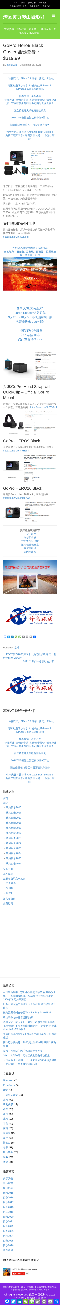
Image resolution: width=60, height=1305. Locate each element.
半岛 (5, 1123)
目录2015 (8, 1192)
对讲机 (9, 893)
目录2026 (8, 1245)
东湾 (5, 1099)
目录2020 (8, 1216)
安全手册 (32, 3)
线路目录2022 (13, 843)
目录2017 (8, 1202)
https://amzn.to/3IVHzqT (16, 450)
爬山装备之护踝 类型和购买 (18, 1017)
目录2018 (8, 1207)
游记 (23, 3)
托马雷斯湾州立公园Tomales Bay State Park (27, 1012)
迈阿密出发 (30, 551)
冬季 (5, 1109)
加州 (5, 1114)
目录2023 (8, 1231)
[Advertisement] (30, 941)
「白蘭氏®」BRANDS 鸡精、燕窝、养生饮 (30, 78)
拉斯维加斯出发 (30, 541)
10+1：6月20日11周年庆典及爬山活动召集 (26, 1055)
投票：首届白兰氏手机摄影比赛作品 (22, 1050)
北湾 (16, 647)
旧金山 (6, 1142)
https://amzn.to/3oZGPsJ (43, 407)
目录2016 (8, 1197)
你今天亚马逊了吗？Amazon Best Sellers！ (30, 132)
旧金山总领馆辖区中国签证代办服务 (30, 124)
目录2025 (8, 1240)
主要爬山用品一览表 (18, 6)
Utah (5, 1090)
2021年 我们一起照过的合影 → (40, 661)
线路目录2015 (13, 807)
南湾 (5, 1128)
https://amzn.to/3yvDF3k (16, 236)
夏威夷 (6, 1133)
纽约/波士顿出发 (30, 544)
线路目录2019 (13, 828)
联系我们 (8, 1250)
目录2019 (8, 1212)
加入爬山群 (34, 6)
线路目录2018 (13, 822)
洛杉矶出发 (30, 537)
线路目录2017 (13, 817)
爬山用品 (8, 1188)
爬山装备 (8, 1152)
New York (8, 1080)
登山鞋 (9, 888)
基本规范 (42, 3)
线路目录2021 (13, 838)
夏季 (5, 1138)
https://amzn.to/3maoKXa (16, 498)
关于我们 (8, 1178)
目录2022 (8, 1226)
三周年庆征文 (10, 1095)
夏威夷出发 (30, 548)
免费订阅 (46, 6)
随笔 (5, 1161)
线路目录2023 (13, 848)
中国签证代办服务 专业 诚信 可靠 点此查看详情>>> (30, 335)
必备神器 (11, 883)
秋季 (5, 1157)
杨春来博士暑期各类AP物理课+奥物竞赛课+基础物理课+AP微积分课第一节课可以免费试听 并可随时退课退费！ (30, 100)
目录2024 (8, 1236)
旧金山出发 (30, 534)
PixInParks (9, 1085)
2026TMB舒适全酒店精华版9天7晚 (30, 117)
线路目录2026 (13, 863)
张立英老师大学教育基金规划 (30, 110)
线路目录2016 (13, 812)
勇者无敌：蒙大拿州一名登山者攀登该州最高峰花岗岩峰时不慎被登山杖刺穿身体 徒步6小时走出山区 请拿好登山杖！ (30, 1026)
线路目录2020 (13, 833)
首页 (15, 3)
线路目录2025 (13, 858)
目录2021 (8, 1221)
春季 (5, 1147)
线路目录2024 (13, 853)
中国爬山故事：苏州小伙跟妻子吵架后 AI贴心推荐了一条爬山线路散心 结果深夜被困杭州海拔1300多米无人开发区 (29, 996)
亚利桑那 (8, 1104)
